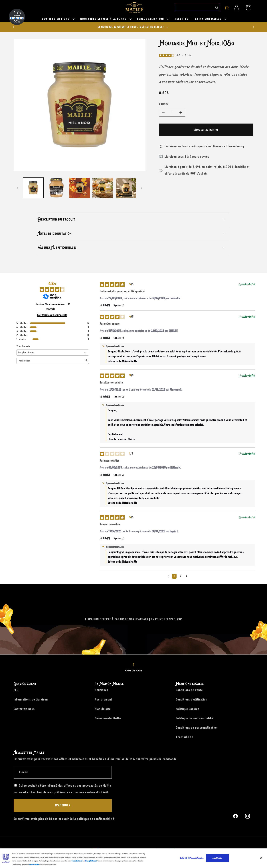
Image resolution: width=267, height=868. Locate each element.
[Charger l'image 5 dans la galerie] (126, 188)
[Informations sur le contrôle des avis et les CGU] (68, 303)
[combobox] (197, 7)
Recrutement (103, 699)
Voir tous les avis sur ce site (52, 315)
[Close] (261, 858)
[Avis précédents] (168, 576)
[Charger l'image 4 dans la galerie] (102, 188)
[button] (57, 19)
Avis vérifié (248, 284)
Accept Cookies (218, 858)
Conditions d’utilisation (191, 699)
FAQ (16, 690)
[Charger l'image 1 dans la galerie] (33, 188)
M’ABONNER (62, 806)
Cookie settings (34, 864)
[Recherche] (216, 7)
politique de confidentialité (95, 819)
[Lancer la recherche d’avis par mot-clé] (86, 361)
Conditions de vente (189, 690)
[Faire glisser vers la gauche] (18, 188)
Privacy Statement (91, 861)
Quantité (164, 104)
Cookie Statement (77, 861)
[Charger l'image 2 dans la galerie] (56, 188)
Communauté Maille (108, 718)
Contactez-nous (24, 709)
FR (227, 8)
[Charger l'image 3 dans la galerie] (79, 188)
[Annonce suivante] (254, 27)
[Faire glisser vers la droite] (141, 188)
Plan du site (103, 709)
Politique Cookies (187, 709)
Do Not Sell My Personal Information (191, 858)
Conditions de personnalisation (196, 727)
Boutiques (101, 690)
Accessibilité (184, 737)
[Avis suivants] (187, 576)
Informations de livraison (31, 699)
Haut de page (133, 670)
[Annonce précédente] (14, 27)
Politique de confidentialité (194, 718)
